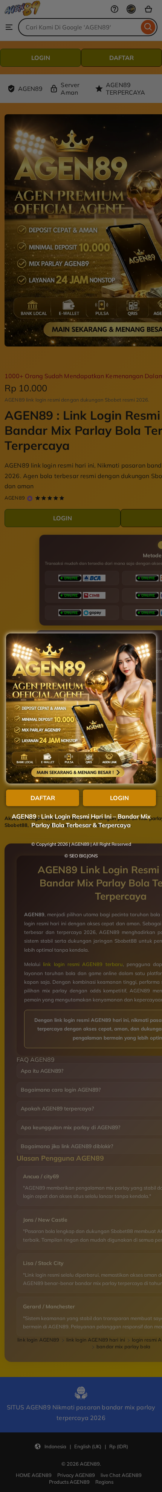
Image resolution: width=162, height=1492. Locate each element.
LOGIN (119, 798)
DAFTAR (43, 798)
